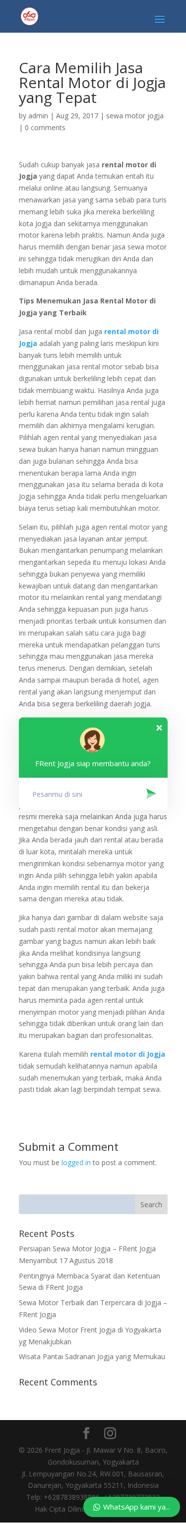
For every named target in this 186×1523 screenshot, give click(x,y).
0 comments (45, 127)
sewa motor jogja (135, 115)
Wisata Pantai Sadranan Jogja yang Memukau (92, 1356)
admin (38, 115)
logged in (76, 1162)
